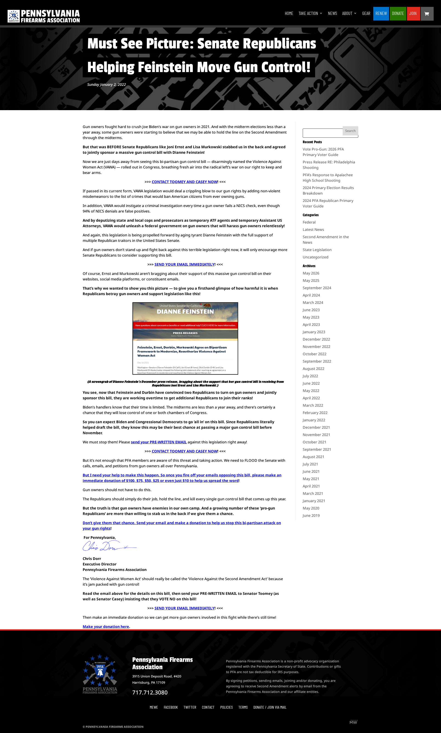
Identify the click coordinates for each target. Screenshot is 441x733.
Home (289, 13)
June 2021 (311, 471)
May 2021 (311, 478)
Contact (208, 707)
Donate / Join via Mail (269, 707)
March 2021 (313, 493)
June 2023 (311, 309)
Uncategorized (315, 257)
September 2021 (317, 449)
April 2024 (311, 295)
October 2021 (314, 442)
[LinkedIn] (353, 722)
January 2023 (314, 331)
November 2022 (316, 346)
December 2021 (316, 427)
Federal (309, 222)
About (347, 13)
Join (413, 13)
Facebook (171, 707)
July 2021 (310, 464)
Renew (381, 13)
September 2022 (317, 361)
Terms (243, 707)
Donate (398, 13)
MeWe (154, 707)
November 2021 (316, 434)
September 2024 (317, 287)
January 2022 (314, 419)
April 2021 (311, 486)
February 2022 (315, 412)
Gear (366, 13)
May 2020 (311, 508)
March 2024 (313, 302)
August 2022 (313, 368)
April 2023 (311, 324)
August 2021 (313, 456)
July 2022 (310, 375)
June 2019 (311, 515)
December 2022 (316, 339)
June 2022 (311, 383)
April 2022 (311, 397)
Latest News (313, 229)
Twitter (190, 707)
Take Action (308, 13)
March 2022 (313, 405)
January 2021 (314, 500)
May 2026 (311, 273)
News (332, 13)
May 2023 (311, 317)
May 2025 (311, 280)
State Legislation (317, 249)
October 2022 (314, 353)
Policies (226, 707)
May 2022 (311, 390)
